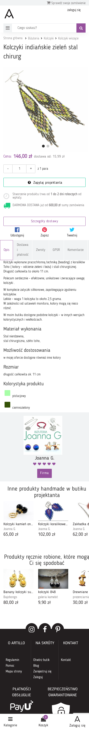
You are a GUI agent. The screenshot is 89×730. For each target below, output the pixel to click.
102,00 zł (46, 534)
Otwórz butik (41, 660)
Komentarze (76, 250)
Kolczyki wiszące (68, 38)
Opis (6, 250)
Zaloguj (38, 677)
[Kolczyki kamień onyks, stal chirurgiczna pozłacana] (18, 511)
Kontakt (66, 660)
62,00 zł (80, 534)
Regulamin (12, 660)
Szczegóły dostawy (44, 221)
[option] (18, 519)
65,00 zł (10, 534)
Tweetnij (72, 235)
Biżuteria (33, 38)
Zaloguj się (77, 725)
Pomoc (10, 665)
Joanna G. (9, 529)
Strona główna (13, 38)
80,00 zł (10, 602)
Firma (44, 473)
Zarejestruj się (42, 671)
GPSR (56, 250)
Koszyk (43, 725)
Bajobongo (10, 597)
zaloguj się (74, 10)
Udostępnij (17, 235)
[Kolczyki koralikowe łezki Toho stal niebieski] (53, 511)
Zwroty (40, 250)
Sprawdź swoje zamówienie (68, 3)
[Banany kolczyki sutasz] (18, 579)
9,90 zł (44, 602)
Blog (36, 665)
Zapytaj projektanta (47, 183)
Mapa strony (14, 671)
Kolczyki (49, 38)
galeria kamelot (48, 597)
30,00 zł (80, 602)
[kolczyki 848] (53, 579)
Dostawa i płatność (23, 250)
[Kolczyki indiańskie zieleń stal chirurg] (45, 109)
